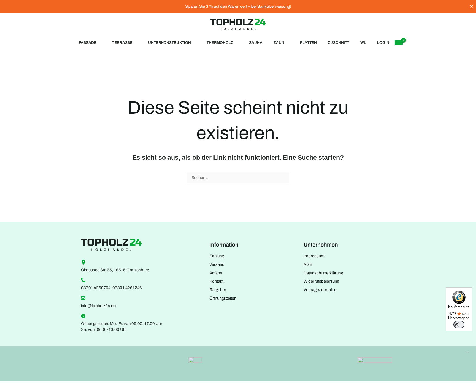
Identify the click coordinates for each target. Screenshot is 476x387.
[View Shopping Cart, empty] (398, 42)
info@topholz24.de (98, 306)
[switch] (458, 324)
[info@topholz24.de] (83, 298)
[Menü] (467, 353)
